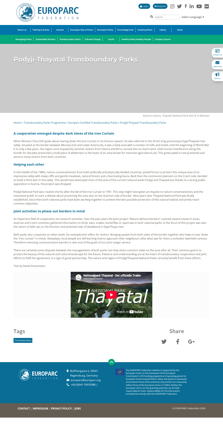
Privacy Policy (61, 408)
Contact (24, 408)
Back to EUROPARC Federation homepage (47, 12)
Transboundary (23, 340)
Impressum (40, 408)
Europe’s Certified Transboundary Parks (93, 122)
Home (17, 122)
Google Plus (191, 341)
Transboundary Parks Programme (45, 122)
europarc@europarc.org (86, 380)
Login (145, 6)
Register (161, 6)
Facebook (177, 341)
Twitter (164, 341)
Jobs (78, 408)
